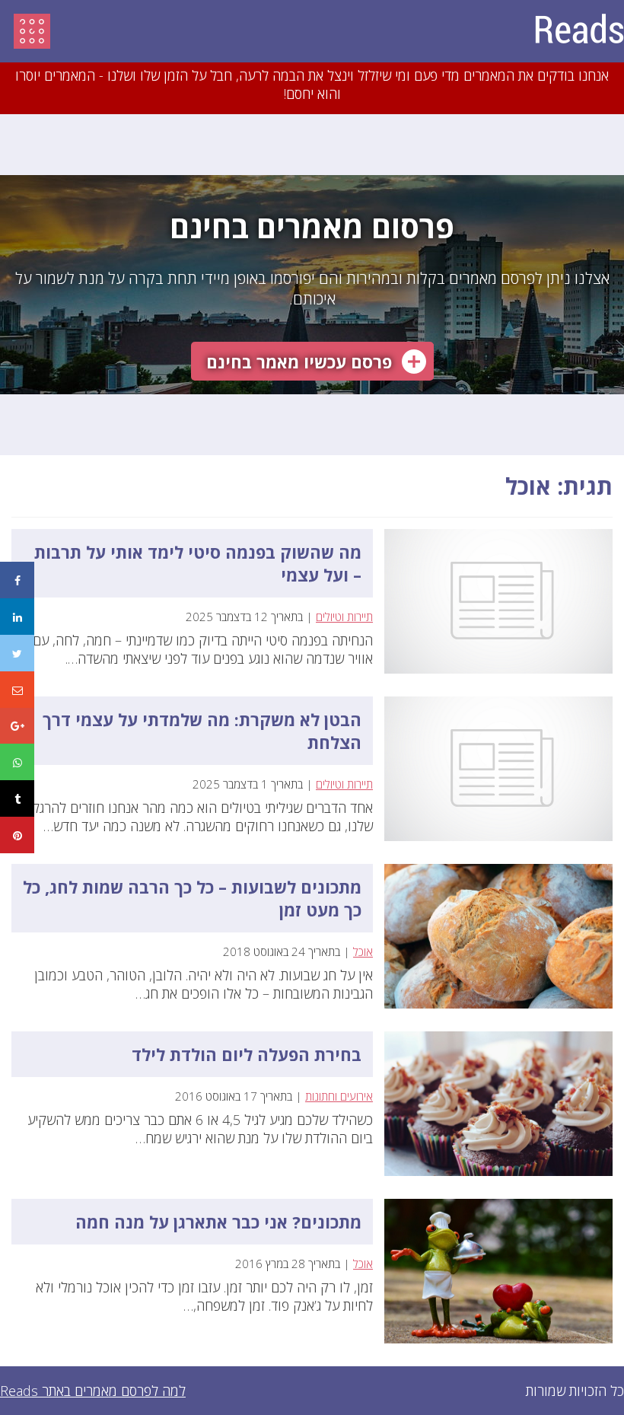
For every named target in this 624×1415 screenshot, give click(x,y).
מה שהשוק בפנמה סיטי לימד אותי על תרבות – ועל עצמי (197, 563)
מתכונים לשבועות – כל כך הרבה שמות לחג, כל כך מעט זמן (192, 898)
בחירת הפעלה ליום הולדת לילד (246, 1054)
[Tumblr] (17, 798)
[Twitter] (17, 653)
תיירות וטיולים (344, 616)
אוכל (363, 951)
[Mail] (17, 689)
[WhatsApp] (17, 762)
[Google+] (17, 726)
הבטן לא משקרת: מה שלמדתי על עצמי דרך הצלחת (202, 731)
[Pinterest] (17, 835)
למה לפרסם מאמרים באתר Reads (93, 1391)
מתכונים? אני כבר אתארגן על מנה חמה (218, 1221)
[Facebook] (17, 580)
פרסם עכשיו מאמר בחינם (299, 361)
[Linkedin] (17, 616)
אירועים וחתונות (339, 1096)
